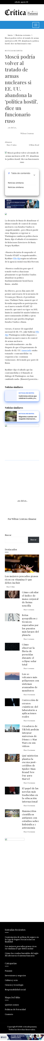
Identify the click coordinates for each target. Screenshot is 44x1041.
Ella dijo (17, 258)
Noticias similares (16, 183)
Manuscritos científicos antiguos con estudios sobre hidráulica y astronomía (30, 819)
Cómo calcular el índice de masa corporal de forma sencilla (30, 599)
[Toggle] (34, 175)
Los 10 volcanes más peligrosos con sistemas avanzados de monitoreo (30, 682)
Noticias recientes (13, 50)
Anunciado (26, 350)
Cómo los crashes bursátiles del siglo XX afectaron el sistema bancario (21, 954)
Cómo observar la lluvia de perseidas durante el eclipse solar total (29, 654)
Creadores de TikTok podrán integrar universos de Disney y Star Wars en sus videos (30, 736)
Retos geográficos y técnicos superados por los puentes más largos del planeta (30, 625)
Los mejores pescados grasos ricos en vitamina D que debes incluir (21, 579)
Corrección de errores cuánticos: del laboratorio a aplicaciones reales (30, 708)
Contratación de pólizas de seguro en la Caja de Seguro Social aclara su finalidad (22, 939)
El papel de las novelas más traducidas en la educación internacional (30, 795)
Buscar (8, 535)
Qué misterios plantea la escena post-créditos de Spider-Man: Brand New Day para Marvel (30, 767)
